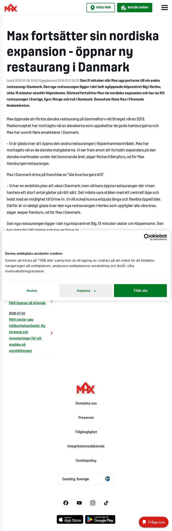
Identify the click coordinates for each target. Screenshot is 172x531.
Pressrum (86, 418)
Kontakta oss (86, 403)
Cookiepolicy (86, 460)
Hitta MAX (103, 7)
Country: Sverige (75, 479)
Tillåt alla (140, 290)
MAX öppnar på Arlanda (27, 300)
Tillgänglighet (86, 432)
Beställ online (138, 7)
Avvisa (31, 290)
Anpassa (83, 290)
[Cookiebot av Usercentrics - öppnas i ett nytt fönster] (147, 237)
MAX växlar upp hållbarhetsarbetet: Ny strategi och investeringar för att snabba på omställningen (27, 332)
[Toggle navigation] (164, 7)
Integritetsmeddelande (86, 446)
